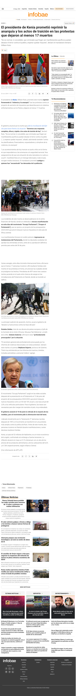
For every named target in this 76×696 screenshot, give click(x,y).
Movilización (24, 19)
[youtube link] (6, 672)
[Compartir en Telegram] (42, 93)
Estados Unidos (32, 9)
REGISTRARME (59, 8)
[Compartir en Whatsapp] (29, 93)
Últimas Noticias (24, 678)
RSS (24, 681)
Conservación (47, 19)
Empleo (38, 662)
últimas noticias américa (8, 490)
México (52, 9)
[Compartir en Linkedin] (39, 93)
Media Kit (52, 674)
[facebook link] (6, 668)
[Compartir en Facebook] (32, 93)
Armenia (30, 19)
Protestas (28, 487)
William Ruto (11, 487)
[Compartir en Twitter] (36, 93)
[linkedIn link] (13, 672)
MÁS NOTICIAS (25, 587)
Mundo (3, 23)
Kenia (3, 487)
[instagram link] (13, 668)
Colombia (40, 9)
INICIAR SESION (70, 8)
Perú (24, 674)
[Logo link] (38, 14)
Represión (20, 487)
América (24, 662)
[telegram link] (9, 672)
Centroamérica (23, 676)
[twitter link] (9, 668)
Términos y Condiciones (66, 662)
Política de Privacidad (66, 664)
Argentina (24, 9)
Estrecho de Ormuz (55, 19)
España (47, 9)
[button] (2, 9)
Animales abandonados (37, 19)
